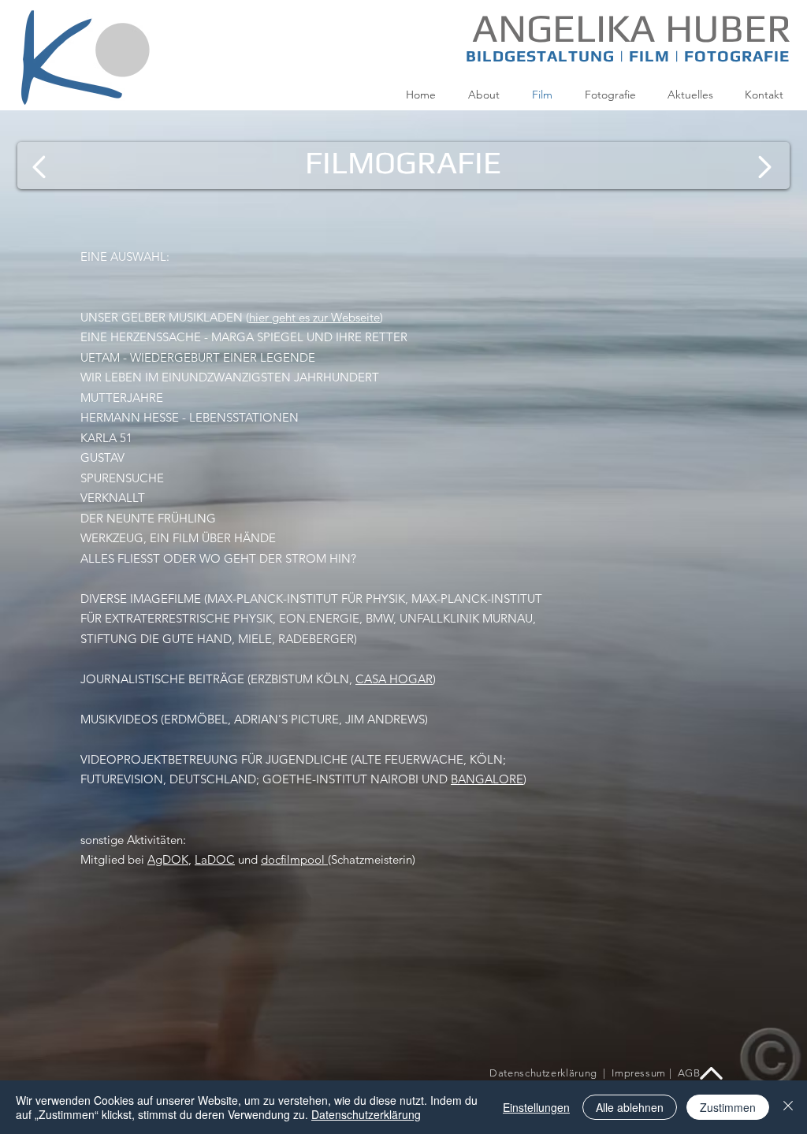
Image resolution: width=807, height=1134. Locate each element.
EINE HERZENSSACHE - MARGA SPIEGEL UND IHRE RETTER (243, 336)
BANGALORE (487, 778)
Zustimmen (728, 1107)
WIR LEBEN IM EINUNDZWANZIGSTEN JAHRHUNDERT (229, 377)
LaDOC (215, 859)
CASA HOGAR (394, 678)
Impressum (640, 1073)
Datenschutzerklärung (543, 1073)
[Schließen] (788, 1107)
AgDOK (167, 859)
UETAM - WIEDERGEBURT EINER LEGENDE (197, 357)
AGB (689, 1073)
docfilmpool (294, 859)
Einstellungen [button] (536, 1107)
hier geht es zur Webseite (314, 317)
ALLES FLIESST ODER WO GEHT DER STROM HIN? (218, 558)
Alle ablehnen (630, 1107)
